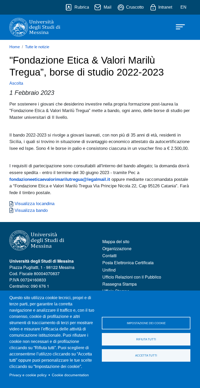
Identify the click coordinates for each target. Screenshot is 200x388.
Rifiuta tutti (146, 339)
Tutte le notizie (37, 47)
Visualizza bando (31, 210)
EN (183, 7)
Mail (107, 7)
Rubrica (81, 7)
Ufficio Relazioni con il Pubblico (131, 277)
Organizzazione (117, 248)
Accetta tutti (146, 355)
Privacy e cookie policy (28, 375)
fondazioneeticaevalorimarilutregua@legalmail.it (59, 179)
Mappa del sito (115, 241)
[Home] (34, 27)
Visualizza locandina (34, 203)
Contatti (109, 255)
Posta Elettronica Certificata (128, 263)
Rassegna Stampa (119, 284)
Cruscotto (135, 7)
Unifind (109, 270)
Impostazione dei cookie (146, 323)
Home (14, 47)
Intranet (165, 7)
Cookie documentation (70, 375)
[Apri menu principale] (177, 26)
